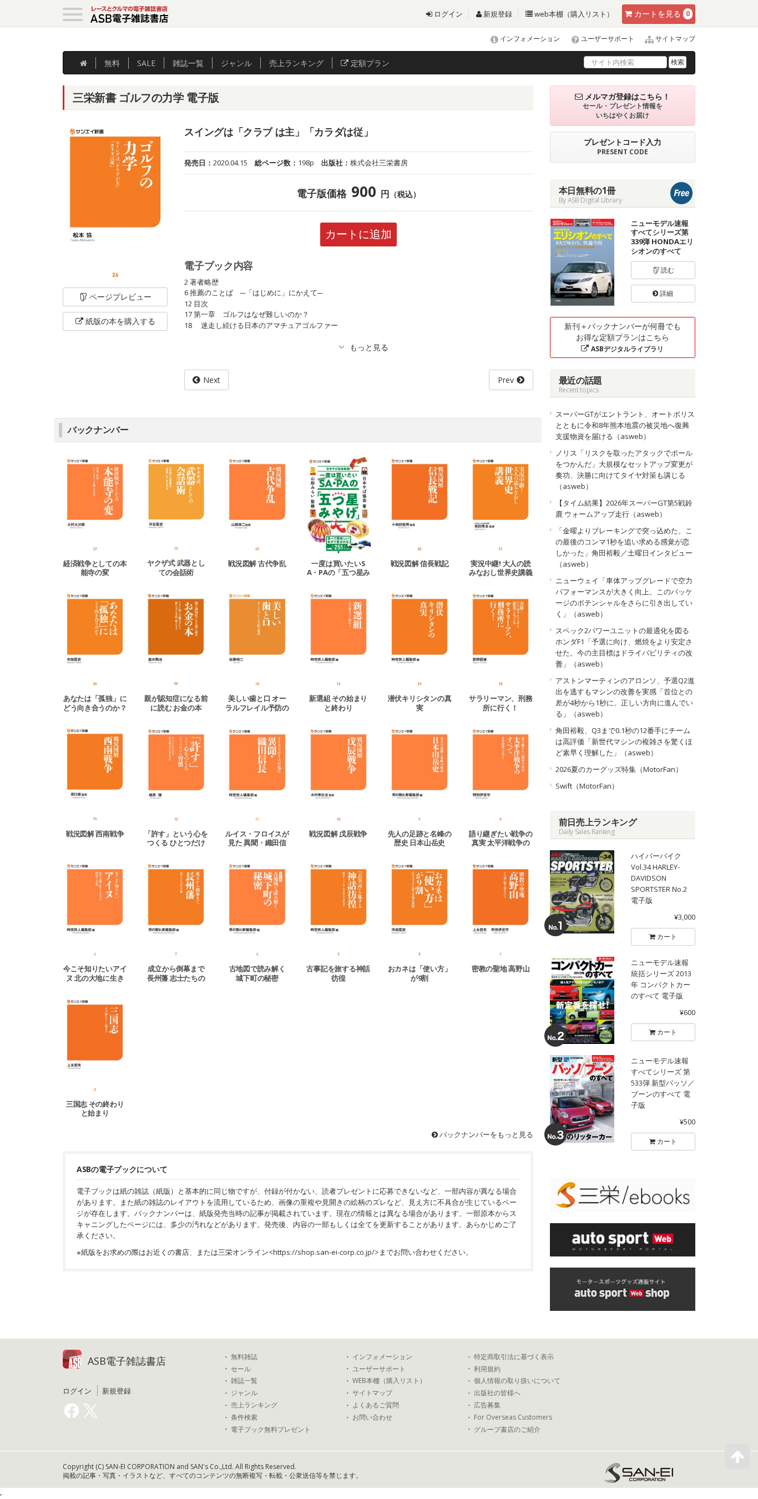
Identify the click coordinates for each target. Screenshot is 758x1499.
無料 (112, 63)
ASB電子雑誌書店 (127, 1360)
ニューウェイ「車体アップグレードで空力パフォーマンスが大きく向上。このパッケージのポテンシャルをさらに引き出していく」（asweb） (624, 597)
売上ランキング (254, 1405)
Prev (506, 380)
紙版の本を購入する (120, 321)
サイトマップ (674, 38)
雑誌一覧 (244, 1380)
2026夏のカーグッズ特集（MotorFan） (619, 769)
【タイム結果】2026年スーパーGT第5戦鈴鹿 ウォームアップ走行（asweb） (624, 508)
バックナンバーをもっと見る (485, 1134)
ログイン (447, 14)
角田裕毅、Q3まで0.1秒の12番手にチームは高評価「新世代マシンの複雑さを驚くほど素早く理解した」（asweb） (624, 741)
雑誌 (188, 63)
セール (241, 1369)
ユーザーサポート (606, 38)
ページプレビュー (120, 296)
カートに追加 (358, 233)
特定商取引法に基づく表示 (514, 1356)
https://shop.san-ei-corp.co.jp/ (324, 1252)
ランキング (296, 63)
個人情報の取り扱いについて (517, 1380)
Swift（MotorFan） (587, 786)
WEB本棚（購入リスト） (389, 1380)
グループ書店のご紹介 (507, 1429)
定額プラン (369, 63)
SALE (146, 63)
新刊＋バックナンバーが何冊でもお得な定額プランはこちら (622, 337)
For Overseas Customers (513, 1417)
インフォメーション (529, 38)
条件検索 (244, 1417)
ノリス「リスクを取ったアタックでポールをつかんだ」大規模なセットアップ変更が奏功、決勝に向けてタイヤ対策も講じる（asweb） (624, 469)
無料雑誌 (244, 1356)
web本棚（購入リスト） (573, 14)
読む (666, 270)
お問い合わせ (372, 1417)
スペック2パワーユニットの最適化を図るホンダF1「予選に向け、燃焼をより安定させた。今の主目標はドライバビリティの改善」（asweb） (624, 647)
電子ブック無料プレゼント (271, 1429)
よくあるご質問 (375, 1405)
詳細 (665, 293)
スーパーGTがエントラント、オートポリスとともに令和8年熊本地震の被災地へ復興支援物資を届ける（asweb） (625, 425)
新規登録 (497, 14)
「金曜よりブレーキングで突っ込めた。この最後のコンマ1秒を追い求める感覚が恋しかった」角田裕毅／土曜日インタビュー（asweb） (624, 547)
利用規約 (487, 1369)
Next (211, 380)
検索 (677, 62)
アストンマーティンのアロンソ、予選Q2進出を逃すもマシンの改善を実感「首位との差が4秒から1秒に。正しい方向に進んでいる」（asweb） (625, 697)
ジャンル (236, 63)
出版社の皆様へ (497, 1393)
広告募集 (487, 1405)
